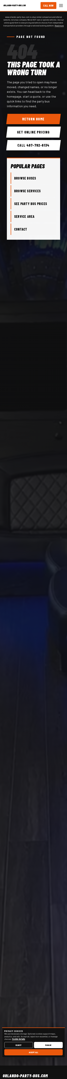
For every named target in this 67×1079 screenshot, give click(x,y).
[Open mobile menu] (61, 5)
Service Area (24, 216)
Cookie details (18, 1039)
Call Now (48, 5)
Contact (20, 229)
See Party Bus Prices (30, 204)
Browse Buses (25, 178)
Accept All (33, 1052)
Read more (59, 25)
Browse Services (27, 191)
